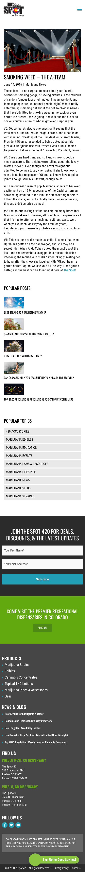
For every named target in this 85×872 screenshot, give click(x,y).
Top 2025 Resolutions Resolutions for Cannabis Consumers (38, 399)
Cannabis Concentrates (21, 677)
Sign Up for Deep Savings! (59, 860)
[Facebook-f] (5, 825)
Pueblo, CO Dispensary (20, 786)
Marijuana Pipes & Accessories (26, 690)
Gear (8, 696)
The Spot (69, 270)
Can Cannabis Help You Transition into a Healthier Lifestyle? (39, 377)
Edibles (10, 671)
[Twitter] (11, 825)
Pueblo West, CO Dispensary (24, 760)
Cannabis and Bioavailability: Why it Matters (29, 334)
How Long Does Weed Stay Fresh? (23, 356)
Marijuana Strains (17, 664)
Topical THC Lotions (19, 683)
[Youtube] (18, 825)
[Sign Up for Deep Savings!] (35, 859)
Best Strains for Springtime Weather (25, 312)
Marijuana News (36, 84)
